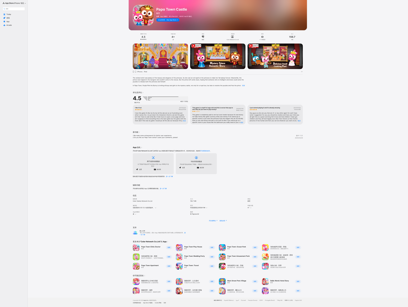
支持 (165, 302)
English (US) (298, 300)
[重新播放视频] (135, 66)
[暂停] (177, 66)
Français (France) (252, 300)
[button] (14, 14)
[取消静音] (181, 66)
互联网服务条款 (137, 302)
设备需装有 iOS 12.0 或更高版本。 (143, 207)
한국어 (261, 300)
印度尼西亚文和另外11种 (197, 207)
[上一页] (130, 56)
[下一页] (304, 56)
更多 (243, 85)
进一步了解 (169, 176)
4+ (248, 207)
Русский (243, 300)
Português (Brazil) (270, 300)
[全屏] (185, 66)
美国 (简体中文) (218, 300)
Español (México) (229, 300)
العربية (237, 300)
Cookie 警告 (158, 302)
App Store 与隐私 (148, 302)
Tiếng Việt (279, 300)
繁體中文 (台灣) (289, 300)
